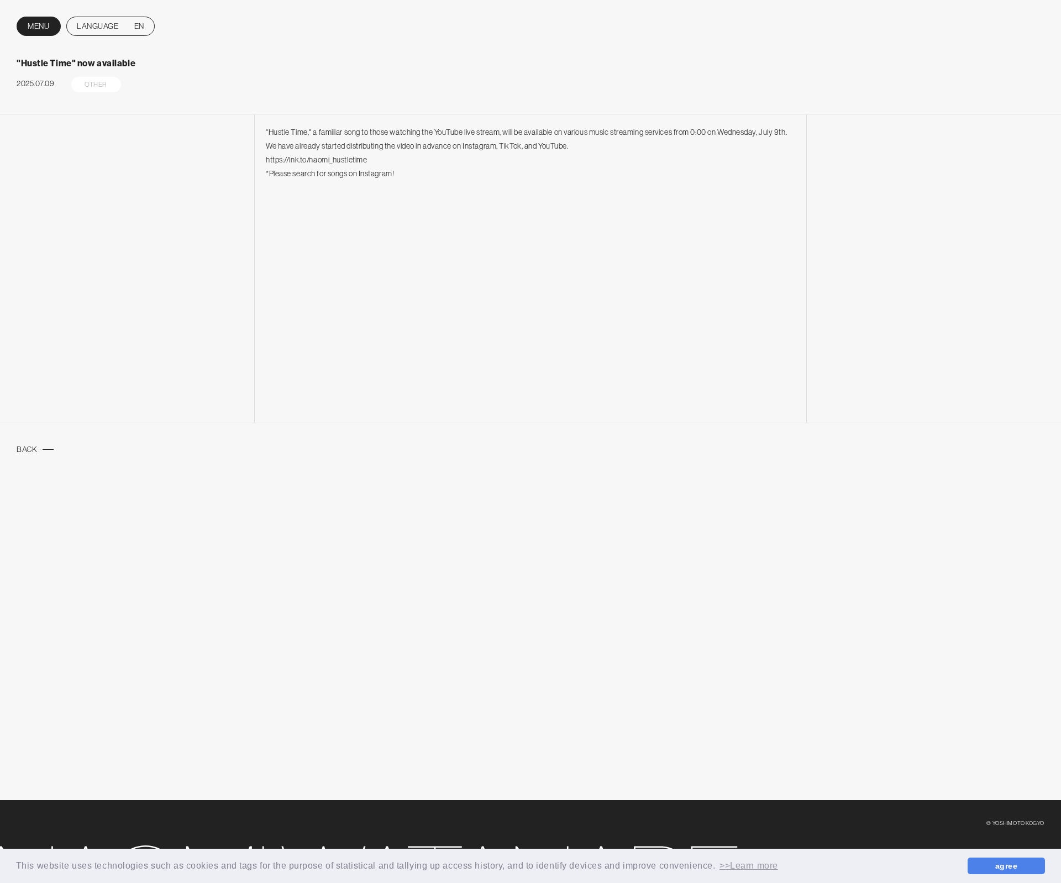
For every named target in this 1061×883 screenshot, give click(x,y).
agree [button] (1006, 865)
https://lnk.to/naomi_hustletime (316, 160)
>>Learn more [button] (748, 865)
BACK (27, 449)
